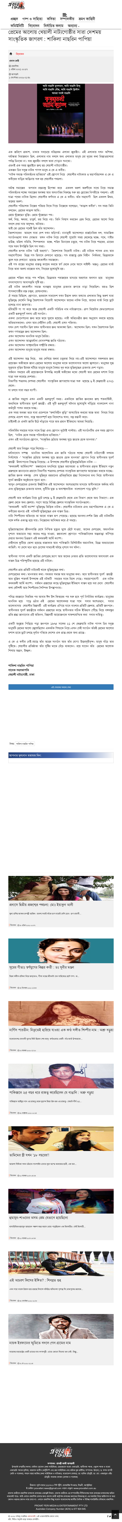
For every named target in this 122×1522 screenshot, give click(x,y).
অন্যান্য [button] (73, 25)
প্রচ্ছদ (14, 18)
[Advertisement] (61, 718)
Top (115, 1514)
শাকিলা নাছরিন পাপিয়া (24, 743)
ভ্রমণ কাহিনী (87, 18)
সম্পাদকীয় (67, 18)
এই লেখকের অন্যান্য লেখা (61, 687)
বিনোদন (33, 25)
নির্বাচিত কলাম (53, 25)
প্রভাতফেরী (31, 1516)
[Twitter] (110, 1516)
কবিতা (51, 18)
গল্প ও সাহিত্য (32, 18)
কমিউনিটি (17, 25)
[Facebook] (107, 1516)
